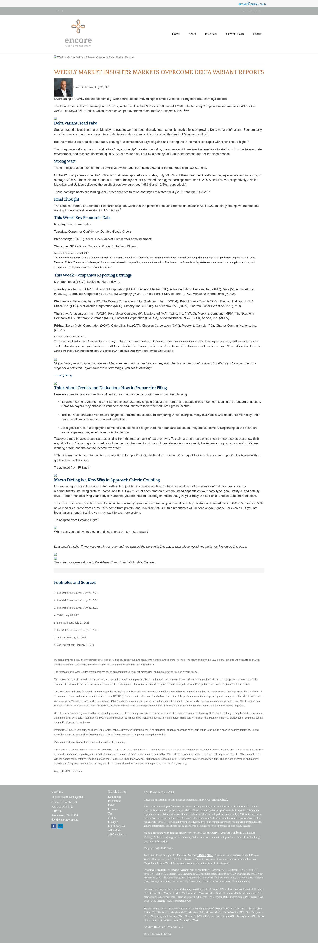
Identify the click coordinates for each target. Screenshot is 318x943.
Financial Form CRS (162, 792)
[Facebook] (62, 11)
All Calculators (117, 834)
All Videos (114, 830)
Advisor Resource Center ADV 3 (163, 927)
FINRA (201, 855)
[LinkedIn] (58, 11)
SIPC (210, 855)
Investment (114, 801)
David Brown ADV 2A (157, 934)
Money (112, 817)
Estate (111, 805)
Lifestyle (113, 822)
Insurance (113, 809)
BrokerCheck (220, 799)
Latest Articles (116, 826)
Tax (110, 813)
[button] (192, 34)
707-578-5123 (253, 11)
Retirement (114, 796)
